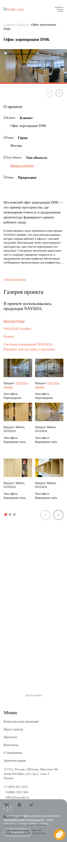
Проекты (23, 24)
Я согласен (17, 832)
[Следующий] (59, 93)
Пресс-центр (13, 729)
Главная (9, 24)
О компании (13, 753)
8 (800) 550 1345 (17, 792)
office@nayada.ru (17, 797)
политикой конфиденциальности (24, 819)
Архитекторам (15, 760)
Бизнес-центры (21, 165)
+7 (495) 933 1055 (16, 787)
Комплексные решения (21, 721)
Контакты (11, 745)
